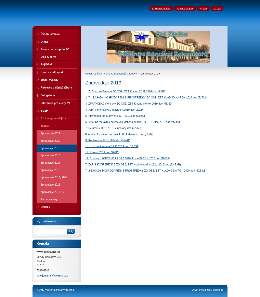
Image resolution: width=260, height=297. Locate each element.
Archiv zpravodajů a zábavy (121, 73)
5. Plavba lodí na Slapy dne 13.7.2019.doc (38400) (115, 115)
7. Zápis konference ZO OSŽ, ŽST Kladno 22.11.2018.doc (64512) (127, 91)
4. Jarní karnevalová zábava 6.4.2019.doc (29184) (114, 109)
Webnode (218, 290)
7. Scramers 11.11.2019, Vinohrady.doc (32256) (113, 128)
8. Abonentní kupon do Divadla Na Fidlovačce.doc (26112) (119, 134)
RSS (205, 8)
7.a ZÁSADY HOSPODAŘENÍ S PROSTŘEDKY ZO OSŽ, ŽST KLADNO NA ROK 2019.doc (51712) (147, 97)
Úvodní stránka (93, 73)
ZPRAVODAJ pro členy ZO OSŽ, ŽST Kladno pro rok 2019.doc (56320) (130, 103)
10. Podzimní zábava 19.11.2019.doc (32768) (112, 146)
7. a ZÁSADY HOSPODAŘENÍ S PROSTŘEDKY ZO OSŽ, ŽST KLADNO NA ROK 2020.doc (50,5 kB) (145, 170)
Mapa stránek (186, 8)
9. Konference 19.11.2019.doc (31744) (107, 140)
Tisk (219, 8)
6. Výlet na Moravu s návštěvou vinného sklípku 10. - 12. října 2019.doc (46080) (132, 121)
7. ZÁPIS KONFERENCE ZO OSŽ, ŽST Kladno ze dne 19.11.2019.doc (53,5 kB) (133, 164)
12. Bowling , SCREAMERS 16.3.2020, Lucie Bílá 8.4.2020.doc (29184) (127, 158)
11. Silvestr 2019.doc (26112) (102, 152)
